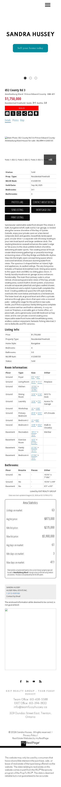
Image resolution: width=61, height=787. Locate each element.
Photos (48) (17, 202)
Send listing (17, 210)
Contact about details (44, 202)
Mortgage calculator (43, 210)
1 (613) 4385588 (13, 593)
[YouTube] (34, 681)
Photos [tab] (15, 120)
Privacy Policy (30, 735)
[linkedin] (27, 681)
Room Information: (16, 367)
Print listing (17, 217)
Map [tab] (22, 120)
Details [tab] (8, 120)
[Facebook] (21, 681)
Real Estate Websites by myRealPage (30, 738)
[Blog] (40, 681)
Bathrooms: (12, 465)
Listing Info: (12, 330)
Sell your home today (30, 48)
